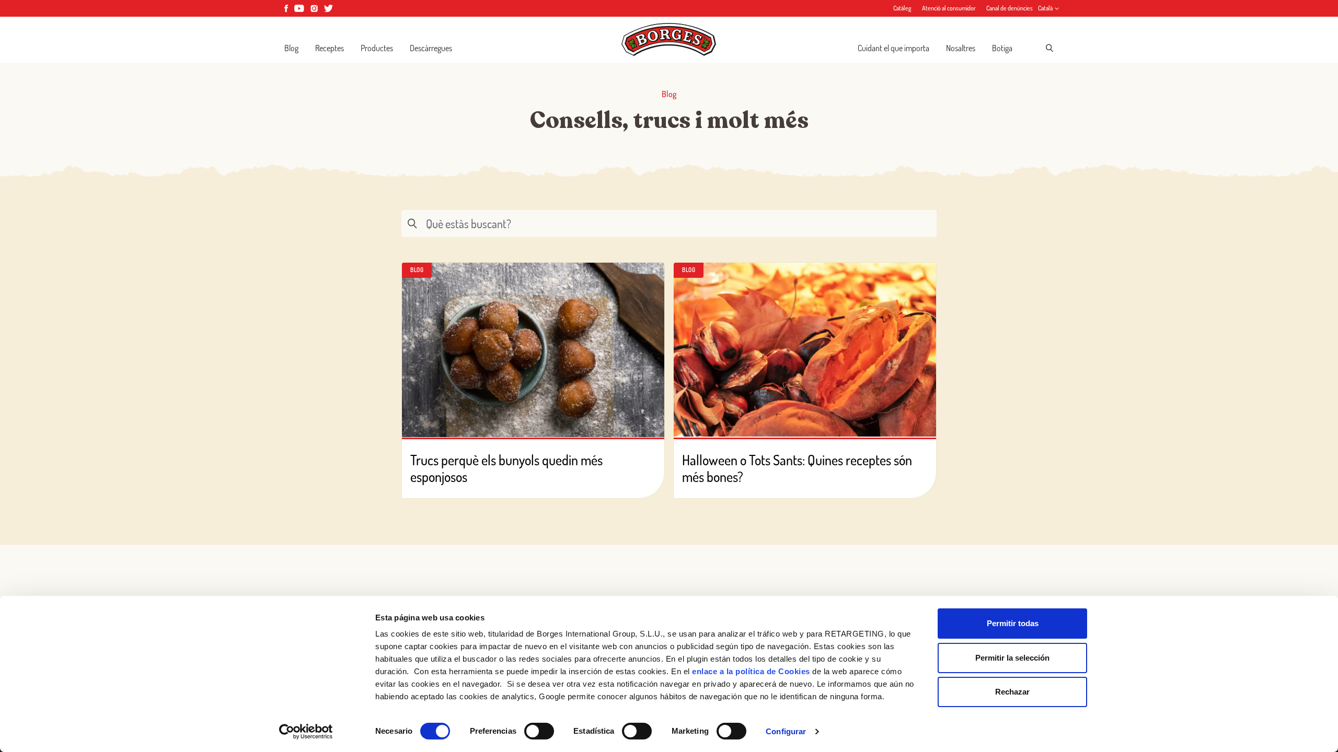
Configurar (786, 731)
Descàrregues (431, 48)
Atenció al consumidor (949, 8)
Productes (377, 48)
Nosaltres (960, 48)
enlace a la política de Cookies (751, 671)
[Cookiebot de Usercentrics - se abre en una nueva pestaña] (306, 731)
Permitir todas (1013, 623)
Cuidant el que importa (893, 48)
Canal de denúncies (1009, 8)
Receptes (329, 48)
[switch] (539, 731)
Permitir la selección (1012, 657)
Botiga (1002, 48)
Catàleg (902, 8)
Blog (291, 48)
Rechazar (1012, 691)
